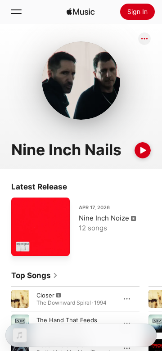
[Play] (143, 150)
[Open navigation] (16, 12)
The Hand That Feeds (66, 320)
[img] (80, 12)
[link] (34, 275)
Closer (45, 295)
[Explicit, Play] (20, 299)
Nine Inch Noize (104, 218)
